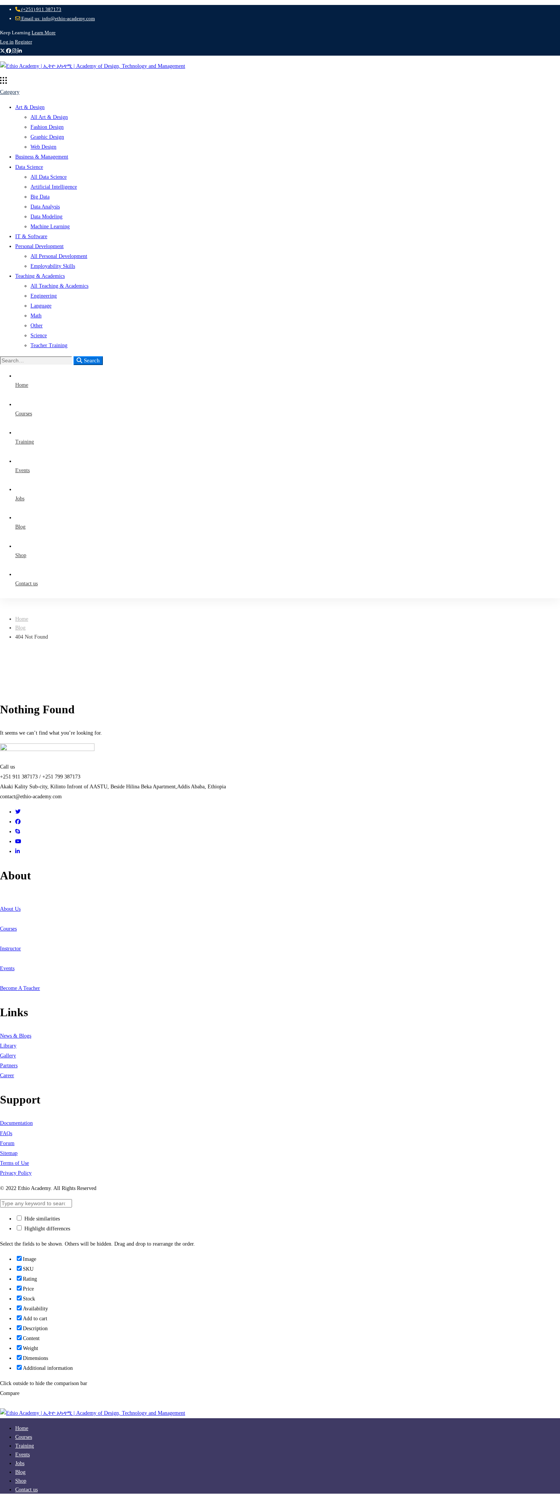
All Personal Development (58, 256)
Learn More (44, 32)
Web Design (43, 147)
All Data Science (48, 177)
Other (36, 325)
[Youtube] (18, 841)
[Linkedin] (17, 851)
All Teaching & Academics (59, 286)
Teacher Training (48, 345)
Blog (20, 628)
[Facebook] (18, 822)
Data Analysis (45, 207)
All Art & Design (49, 117)
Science (38, 335)
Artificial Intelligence (53, 187)
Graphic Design (47, 137)
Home (21, 619)
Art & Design (30, 107)
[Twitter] (18, 812)
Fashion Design (47, 127)
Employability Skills (52, 266)
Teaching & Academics (40, 276)
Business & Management (41, 157)
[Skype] (17, 831)
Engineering (43, 296)
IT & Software (31, 236)
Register (23, 42)
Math (36, 316)
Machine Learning (50, 226)
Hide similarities (41, 1219)
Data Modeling (46, 216)
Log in (7, 42)
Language (40, 306)
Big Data (40, 197)
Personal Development (39, 246)
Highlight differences (46, 1229)
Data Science (29, 167)
